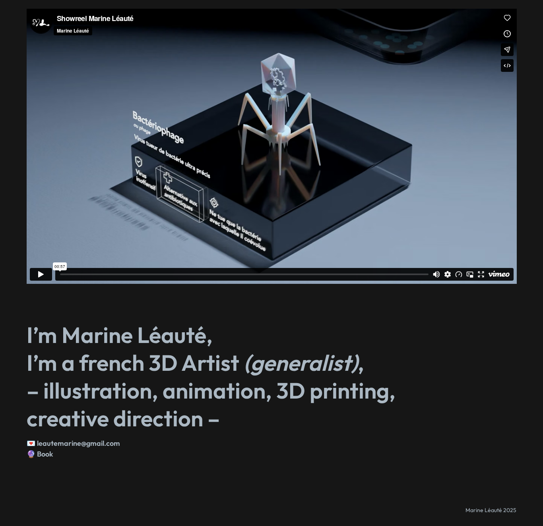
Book (45, 454)
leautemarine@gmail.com (78, 443)
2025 (509, 510)
